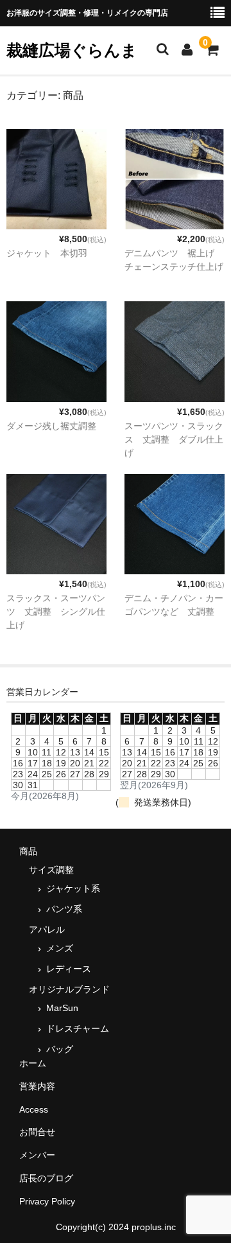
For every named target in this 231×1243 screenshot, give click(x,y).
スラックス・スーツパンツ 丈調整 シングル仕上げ (55, 611)
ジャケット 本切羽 (46, 253)
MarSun (62, 1008)
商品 (28, 851)
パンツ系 (64, 909)
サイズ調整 (51, 870)
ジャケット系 (73, 888)
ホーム (32, 1063)
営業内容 (37, 1086)
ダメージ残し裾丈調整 (51, 426)
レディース (68, 969)
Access (33, 1109)
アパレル (47, 929)
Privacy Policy (47, 1201)
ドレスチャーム (77, 1028)
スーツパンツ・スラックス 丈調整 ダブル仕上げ (173, 439)
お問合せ (37, 1132)
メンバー (37, 1155)
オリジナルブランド (69, 989)
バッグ (59, 1049)
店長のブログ (46, 1178)
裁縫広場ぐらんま (71, 50)
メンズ (59, 948)
